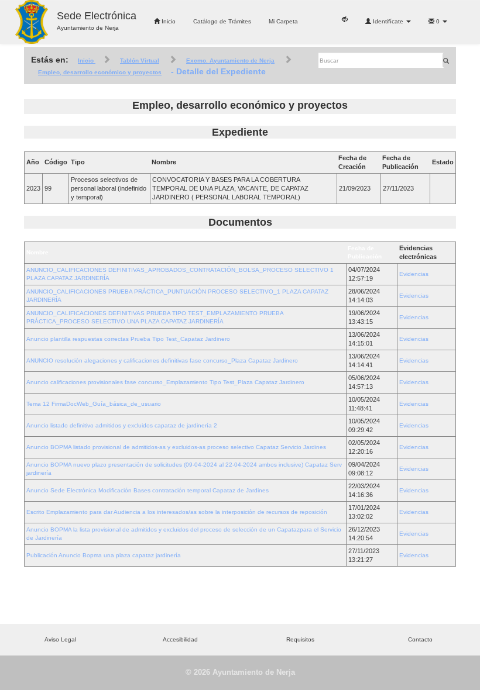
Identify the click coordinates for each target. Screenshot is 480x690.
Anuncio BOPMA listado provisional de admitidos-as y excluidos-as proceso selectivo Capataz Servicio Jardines (176, 447)
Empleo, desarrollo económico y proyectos (100, 72)
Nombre (37, 252)
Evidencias (413, 274)
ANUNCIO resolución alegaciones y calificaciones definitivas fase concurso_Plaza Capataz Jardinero (162, 360)
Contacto (420, 639)
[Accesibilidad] (344, 18)
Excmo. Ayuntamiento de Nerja (230, 60)
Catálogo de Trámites (222, 21)
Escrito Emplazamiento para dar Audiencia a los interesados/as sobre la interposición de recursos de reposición (176, 512)
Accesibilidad (180, 639)
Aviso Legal (60, 639)
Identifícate (388, 21)
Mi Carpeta (283, 21)
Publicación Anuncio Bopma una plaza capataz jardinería (103, 555)
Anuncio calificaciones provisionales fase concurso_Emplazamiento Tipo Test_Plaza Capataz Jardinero (165, 382)
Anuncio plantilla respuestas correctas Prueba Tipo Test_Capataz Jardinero (128, 339)
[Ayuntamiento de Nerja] (31, 22)
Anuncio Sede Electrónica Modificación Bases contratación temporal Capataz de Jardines (147, 490)
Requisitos (300, 639)
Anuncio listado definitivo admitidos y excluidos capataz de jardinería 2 (121, 425)
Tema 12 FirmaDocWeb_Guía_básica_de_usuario (93, 404)
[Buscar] (446, 60)
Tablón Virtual (139, 60)
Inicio (168, 21)
